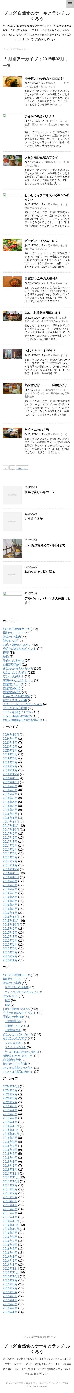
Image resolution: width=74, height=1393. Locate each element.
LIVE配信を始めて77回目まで (45, 545)
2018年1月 (10, 817)
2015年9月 (10, 928)
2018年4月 (10, 806)
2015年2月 (10, 956)
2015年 (17, 49)
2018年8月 (10, 790)
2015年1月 (10, 960)
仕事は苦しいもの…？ (40, 492)
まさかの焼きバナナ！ (40, 116)
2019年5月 (10, 754)
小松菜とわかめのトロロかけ (44, 78)
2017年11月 (11, 825)
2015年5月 (10, 944)
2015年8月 (10, 932)
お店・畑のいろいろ (45, 86)
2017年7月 (10, 841)
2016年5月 (10, 897)
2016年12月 (11, 869)
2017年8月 (10, 837)
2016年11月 (11, 873)
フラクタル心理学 (15, 708)
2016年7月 (10, 889)
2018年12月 (11, 774)
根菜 (36, 165)
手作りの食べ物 (54, 393)
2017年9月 (10, 833)
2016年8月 (10, 885)
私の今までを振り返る (40, 571)
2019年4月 (10, 758)
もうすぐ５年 (34, 518)
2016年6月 (10, 893)
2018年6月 (10, 798)
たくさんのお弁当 (37, 429)
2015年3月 (10, 952)
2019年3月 (10, 762)
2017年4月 (10, 853)
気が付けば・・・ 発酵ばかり (46, 385)
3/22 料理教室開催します (43, 312)
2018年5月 (10, 802)
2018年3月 (10, 809)
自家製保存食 (12, 688)
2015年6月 (10, 940)
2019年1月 (10, 770)
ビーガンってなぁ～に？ (41, 240)
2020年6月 (10, 746)
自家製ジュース (13, 684)
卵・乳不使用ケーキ (56, 121)
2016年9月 (10, 881)
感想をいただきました (18, 680)
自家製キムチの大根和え (41, 278)
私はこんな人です (15, 672)
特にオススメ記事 (15, 700)
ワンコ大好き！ (13, 676)
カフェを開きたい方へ (18, 712)
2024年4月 (10, 738)
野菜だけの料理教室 (16, 696)
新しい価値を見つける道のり (22, 720)
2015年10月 (11, 924)
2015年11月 (11, 920)
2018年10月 (11, 782)
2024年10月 (11, 734)
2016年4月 (10, 901)
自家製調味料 (12, 664)
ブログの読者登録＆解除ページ (40, 1337)
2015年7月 (10, 936)
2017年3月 (10, 857)
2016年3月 (10, 904)
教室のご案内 (52, 317)
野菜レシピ (10, 640)
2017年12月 (11, 821)
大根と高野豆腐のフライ (41, 157)
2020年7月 (10, 742)
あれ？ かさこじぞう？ (40, 350)
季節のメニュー (54, 83)
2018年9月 (10, 786)
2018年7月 (10, 794)
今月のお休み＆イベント (54, 321)
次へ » (22, 468)
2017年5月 (10, 849)
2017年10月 (11, 829)
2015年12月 (11, 916)
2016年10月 (11, 877)
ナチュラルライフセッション (22, 704)
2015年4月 (10, 948)
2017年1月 (10, 865)
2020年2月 (10, 750)
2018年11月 (11, 778)
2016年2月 (10, 908)
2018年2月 (10, 813)
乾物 (6, 656)
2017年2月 (10, 861)
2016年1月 (10, 912)
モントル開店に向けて (18, 716)
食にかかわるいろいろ (37, 207)
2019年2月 (10, 766)
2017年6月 (10, 845)
